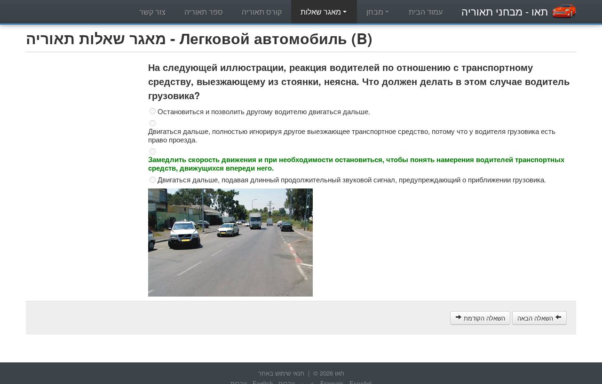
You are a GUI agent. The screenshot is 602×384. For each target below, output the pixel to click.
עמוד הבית (426, 11)
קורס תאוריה (262, 11)
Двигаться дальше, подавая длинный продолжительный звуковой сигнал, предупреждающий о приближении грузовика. (352, 179)
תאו (504, 11)
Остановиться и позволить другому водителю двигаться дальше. (264, 111)
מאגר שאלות (322, 11)
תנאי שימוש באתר (281, 372)
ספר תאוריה (203, 11)
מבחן (375, 11)
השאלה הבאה (536, 317)
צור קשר (152, 11)
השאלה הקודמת (483, 317)
